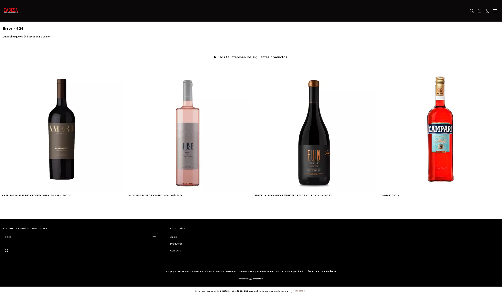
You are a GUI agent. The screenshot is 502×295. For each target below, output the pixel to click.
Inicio (173, 236)
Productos (176, 243)
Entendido (299, 291)
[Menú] (495, 11)
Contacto (175, 250)
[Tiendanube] (251, 279)
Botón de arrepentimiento (322, 271)
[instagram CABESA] (6, 250)
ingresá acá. (297, 271)
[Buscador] (472, 11)
